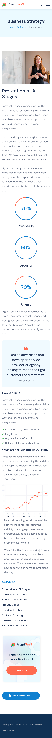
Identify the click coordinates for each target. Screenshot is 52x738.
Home (11, 27)
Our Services (21, 27)
